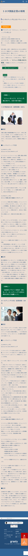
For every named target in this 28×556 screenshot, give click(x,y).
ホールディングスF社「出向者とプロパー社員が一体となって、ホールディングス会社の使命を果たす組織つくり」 (14, 85)
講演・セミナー (18, 536)
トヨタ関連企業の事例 (8, 535)
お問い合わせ (18, 533)
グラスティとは (18, 529)
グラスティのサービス (8, 531)
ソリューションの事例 (19, 535)
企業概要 (17, 531)
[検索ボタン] (23, 1)
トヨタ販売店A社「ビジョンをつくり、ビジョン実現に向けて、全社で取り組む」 (14, 79)
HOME (5, 529)
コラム (5, 538)
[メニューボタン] (26, 1)
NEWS (5, 533)
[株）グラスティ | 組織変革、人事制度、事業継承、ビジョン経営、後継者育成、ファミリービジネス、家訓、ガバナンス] (3, 1)
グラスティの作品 (7, 536)
